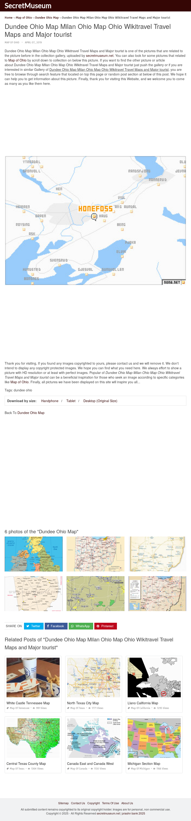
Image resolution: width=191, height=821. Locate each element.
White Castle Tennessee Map (28, 703)
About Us (127, 803)
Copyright (93, 803)
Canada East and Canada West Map (94, 763)
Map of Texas (77, 708)
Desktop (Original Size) (100, 400)
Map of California (140, 708)
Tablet (70, 400)
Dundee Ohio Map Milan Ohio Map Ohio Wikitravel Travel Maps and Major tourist (118, 567)
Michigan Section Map (144, 763)
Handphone (49, 400)
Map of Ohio (12, 42)
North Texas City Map (83, 703)
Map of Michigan (140, 768)
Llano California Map (143, 703)
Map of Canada (78, 768)
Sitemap (63, 803)
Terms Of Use (110, 803)
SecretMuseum (28, 5)
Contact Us (78, 803)
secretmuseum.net (99, 55)
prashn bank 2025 (133, 813)
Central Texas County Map (26, 763)
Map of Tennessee (19, 708)
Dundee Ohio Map (30, 412)
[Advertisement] (95, 121)
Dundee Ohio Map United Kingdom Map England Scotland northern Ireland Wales (57, 567)
